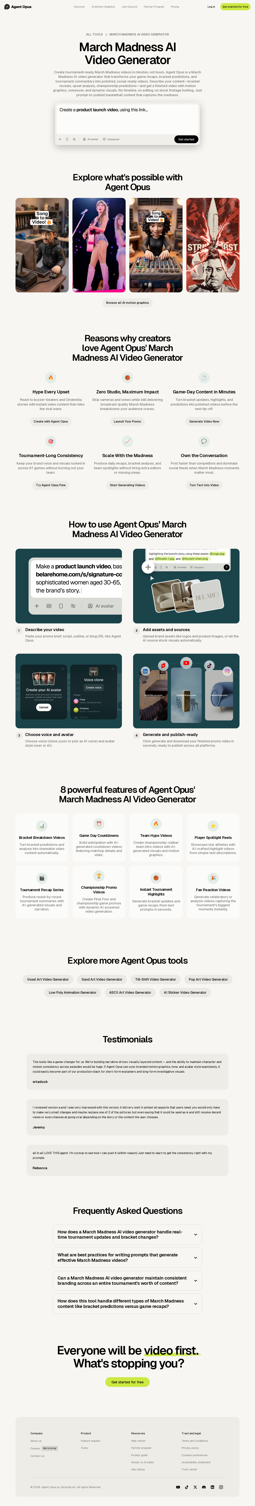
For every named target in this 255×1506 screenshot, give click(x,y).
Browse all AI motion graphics (127, 303)
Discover (79, 6)
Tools (84, 1447)
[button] (127, 1235)
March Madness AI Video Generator (139, 34)
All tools (94, 34)
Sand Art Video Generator (102, 979)
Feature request (90, 1440)
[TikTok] (186, 1487)
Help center (138, 1440)
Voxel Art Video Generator (48, 979)
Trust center (189, 1469)
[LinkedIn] (212, 1487)
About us (36, 1440)
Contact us (37, 1455)
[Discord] (203, 1487)
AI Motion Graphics (103, 6)
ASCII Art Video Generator (130, 992)
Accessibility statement (196, 1462)
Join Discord (129, 6)
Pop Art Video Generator (208, 979)
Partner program (141, 1447)
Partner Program (154, 6)
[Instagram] (221, 1487)
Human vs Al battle (142, 1462)
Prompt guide (139, 1455)
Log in (211, 6)
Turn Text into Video (204, 485)
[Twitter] (195, 1487)
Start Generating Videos (127, 485)
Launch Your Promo (127, 421)
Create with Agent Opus (51, 421)
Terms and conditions (195, 1440)
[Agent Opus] (17, 6)
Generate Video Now (204, 421)
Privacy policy (190, 1447)
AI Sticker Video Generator (185, 992)
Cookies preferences (195, 1455)
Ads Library (138, 1469)
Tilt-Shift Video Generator (155, 979)
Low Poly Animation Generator (73, 992)
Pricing (175, 6)
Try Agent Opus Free (51, 485)
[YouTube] (178, 1487)
